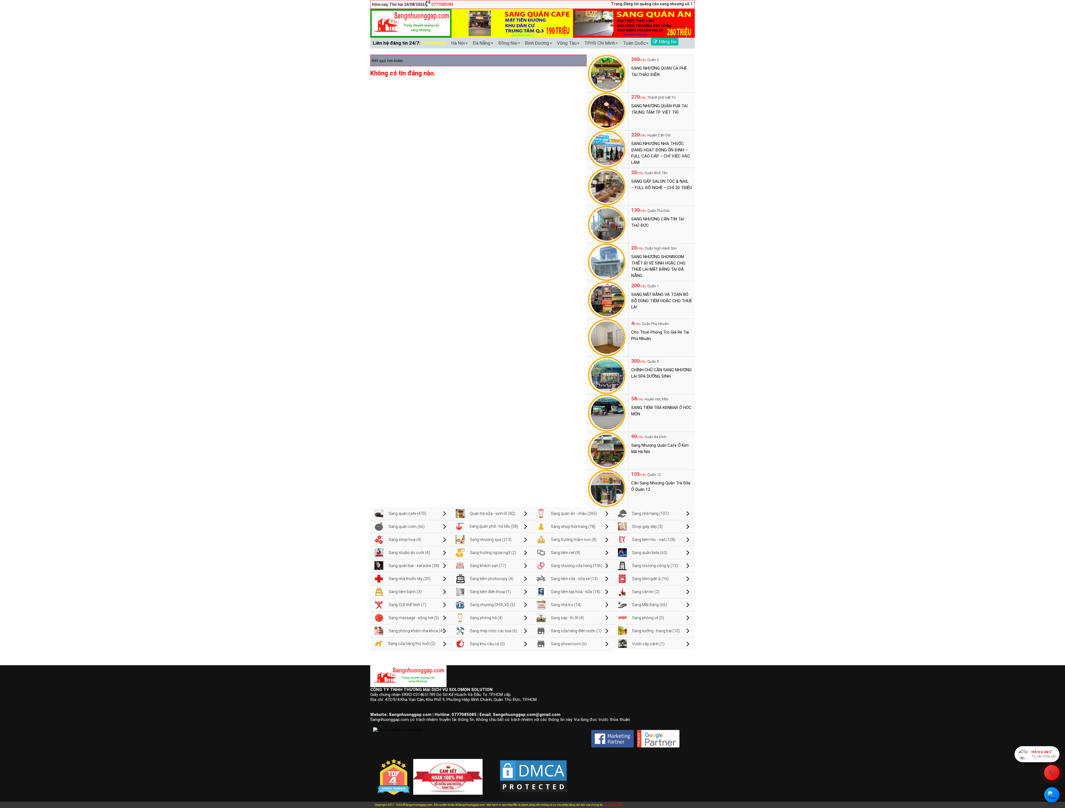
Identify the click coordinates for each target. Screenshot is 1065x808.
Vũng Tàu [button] (567, 43)
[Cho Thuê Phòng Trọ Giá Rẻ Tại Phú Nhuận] (606, 337)
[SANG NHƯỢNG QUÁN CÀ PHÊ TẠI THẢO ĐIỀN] (606, 73)
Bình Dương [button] (537, 43)
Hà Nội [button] (458, 43)
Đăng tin (667, 41)
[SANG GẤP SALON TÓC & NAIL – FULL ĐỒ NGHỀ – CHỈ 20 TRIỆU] (606, 186)
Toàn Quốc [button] (634, 43)
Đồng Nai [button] (507, 43)
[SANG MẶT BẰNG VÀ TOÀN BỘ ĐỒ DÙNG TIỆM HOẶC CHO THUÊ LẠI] (606, 299)
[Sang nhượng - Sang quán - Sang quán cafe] (411, 23)
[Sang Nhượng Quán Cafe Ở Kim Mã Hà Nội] (606, 450)
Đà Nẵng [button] (481, 43)
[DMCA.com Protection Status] (533, 771)
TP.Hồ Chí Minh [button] (599, 43)
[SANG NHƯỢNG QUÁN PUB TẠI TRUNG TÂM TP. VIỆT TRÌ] (606, 110)
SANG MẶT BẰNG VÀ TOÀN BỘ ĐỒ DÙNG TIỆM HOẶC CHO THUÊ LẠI (661, 300)
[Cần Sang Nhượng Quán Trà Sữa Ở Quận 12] (606, 488)
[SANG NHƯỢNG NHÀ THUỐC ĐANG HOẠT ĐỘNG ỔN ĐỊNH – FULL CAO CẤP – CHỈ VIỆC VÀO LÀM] (606, 148)
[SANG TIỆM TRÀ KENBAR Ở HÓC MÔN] (606, 412)
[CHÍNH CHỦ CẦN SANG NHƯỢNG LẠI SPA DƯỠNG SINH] (606, 374)
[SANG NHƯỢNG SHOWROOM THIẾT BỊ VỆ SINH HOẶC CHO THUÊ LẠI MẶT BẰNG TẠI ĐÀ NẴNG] (606, 261)
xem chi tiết (613, 804)
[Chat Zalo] (1051, 794)
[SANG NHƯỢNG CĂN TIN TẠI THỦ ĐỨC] (606, 224)
